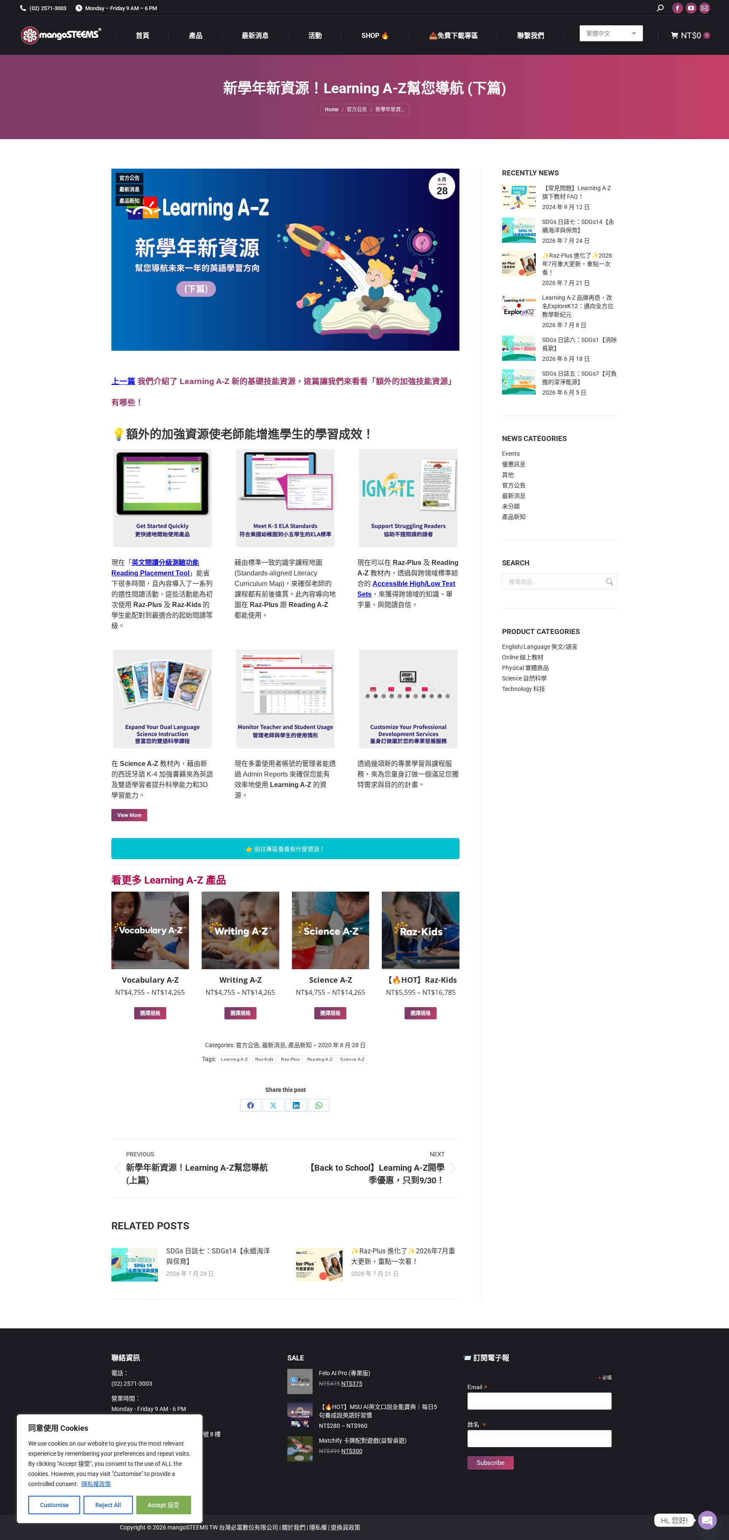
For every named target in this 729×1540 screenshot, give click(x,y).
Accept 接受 (163, 1505)
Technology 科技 (523, 688)
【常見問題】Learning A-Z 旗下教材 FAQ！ (576, 192)
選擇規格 (150, 1013)
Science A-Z (330, 980)
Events (511, 453)
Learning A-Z (234, 1059)
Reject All (108, 1505)
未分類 (511, 506)
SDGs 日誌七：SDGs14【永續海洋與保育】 (218, 1256)
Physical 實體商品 (525, 667)
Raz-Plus (290, 1059)
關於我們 (294, 1527)
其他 (508, 474)
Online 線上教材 (522, 657)
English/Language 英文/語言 (540, 646)
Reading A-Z (319, 1059)
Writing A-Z (240, 980)
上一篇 (123, 381)
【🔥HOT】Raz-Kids (420, 980)
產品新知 (129, 201)
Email (477, 1387)
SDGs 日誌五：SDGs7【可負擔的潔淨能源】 (579, 377)
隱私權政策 (96, 1484)
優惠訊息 (514, 464)
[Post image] (134, 1265)
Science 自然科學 (524, 678)
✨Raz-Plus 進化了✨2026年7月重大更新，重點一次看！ (403, 1256)
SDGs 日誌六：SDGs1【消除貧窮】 (579, 344)
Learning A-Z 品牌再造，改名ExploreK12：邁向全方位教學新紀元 (577, 306)
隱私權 (318, 1527)
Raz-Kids (264, 1059)
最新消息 (129, 190)
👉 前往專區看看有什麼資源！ (285, 849)
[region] (109, 1468)
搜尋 (609, 582)
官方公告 (129, 178)
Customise (54, 1505)
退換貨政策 (345, 1527)
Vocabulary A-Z (150, 980)
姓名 (476, 1425)
